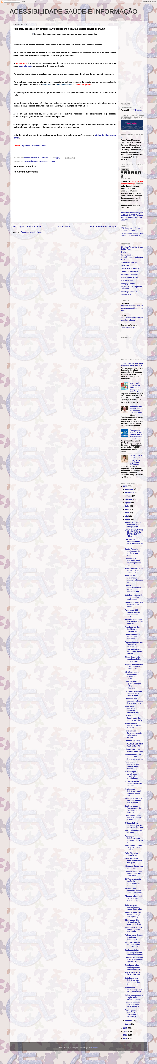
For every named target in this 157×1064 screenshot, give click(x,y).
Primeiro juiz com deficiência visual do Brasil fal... (134, 725)
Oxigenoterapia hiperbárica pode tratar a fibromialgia (133, 907)
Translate (138, 110)
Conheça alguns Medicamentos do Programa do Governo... (133, 809)
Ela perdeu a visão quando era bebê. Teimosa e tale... (133, 659)
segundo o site (26, 66)
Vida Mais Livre (39, 146)
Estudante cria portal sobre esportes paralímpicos (133, 597)
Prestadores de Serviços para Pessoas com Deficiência (132, 234)
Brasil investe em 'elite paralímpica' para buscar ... (134, 604)
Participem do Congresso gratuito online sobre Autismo (133, 734)
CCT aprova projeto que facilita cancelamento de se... (133, 882)
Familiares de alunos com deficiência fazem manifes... (133, 693)
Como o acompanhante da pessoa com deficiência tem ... (133, 588)
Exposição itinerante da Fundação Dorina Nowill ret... (134, 622)
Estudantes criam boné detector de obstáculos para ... (133, 967)
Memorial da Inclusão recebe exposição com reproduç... (133, 914)
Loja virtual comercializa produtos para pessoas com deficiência (135, 387)
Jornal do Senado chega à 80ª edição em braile (133, 783)
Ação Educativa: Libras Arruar (131, 854)
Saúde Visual (126, 295)
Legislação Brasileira (129, 271)
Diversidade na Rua (129, 262)
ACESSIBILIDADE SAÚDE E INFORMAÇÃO (73, 11)
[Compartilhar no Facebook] (72, 158)
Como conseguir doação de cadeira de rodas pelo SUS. (132, 364)
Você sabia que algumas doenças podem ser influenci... (133, 685)
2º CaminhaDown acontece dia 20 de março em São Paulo (134, 825)
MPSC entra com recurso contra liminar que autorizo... (132, 675)
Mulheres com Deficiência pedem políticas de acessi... (134, 891)
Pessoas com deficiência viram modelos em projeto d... (134, 839)
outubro (128, 496)
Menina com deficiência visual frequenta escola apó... (133, 792)
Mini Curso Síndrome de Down (133, 832)
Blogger (94, 1048)
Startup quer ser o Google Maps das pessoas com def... (133, 718)
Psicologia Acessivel (129, 292)
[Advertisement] (37, 19)
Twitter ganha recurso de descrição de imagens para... (134, 570)
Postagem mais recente (27, 226)
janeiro (128, 1024)
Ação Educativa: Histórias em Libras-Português (134, 861)
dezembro (129, 489)
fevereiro (129, 1020)
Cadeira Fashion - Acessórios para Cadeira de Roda (132, 257)
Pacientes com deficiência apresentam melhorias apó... (132, 1013)
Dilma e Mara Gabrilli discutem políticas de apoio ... (133, 818)
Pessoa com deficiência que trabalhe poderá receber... (132, 765)
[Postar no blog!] (68, 158)
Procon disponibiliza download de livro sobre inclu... (133, 874)
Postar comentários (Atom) (31, 232)
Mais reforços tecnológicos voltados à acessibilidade (131, 775)
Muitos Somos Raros (129, 277)
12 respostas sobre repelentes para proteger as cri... (133, 524)
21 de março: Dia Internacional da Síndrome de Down (133, 922)
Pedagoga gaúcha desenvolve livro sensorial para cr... (133, 945)
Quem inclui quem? (133, 740)
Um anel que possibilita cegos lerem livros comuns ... (134, 543)
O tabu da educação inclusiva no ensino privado (133, 652)
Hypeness (25, 146)
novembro (129, 492)
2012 (125, 1038)
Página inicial (65, 226)
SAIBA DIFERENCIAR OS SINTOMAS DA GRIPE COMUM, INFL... (134, 533)
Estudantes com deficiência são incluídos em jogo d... (133, 981)
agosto (128, 503)
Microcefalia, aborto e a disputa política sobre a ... (133, 848)
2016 (125, 486)
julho (127, 506)
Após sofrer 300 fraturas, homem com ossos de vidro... (132, 613)
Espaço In (125, 265)
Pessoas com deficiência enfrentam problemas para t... (133, 709)
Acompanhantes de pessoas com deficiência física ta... (134, 757)
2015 (125, 1028)
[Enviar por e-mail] (66, 158)
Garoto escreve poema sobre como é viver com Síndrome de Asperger (136, 460)
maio (127, 513)
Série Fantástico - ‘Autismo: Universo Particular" (131, 229)
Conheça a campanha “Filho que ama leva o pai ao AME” (134, 960)
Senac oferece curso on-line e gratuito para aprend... (133, 929)
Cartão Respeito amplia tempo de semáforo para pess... (132, 552)
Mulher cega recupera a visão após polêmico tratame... (134, 997)
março (128, 519)
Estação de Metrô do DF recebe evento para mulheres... (133, 800)
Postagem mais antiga (103, 226)
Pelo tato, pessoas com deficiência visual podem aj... (133, 1005)
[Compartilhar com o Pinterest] (74, 158)
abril (127, 516)
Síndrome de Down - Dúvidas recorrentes (134, 750)
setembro (129, 499)
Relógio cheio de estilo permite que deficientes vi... (134, 937)
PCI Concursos (127, 281)
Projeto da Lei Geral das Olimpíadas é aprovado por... (133, 629)
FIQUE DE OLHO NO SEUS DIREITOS (133, 974)
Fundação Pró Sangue (130, 268)
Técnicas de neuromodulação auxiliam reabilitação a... (134, 579)
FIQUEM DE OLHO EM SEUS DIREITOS (134, 745)
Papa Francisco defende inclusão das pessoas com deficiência (137, 410)
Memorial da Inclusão (129, 274)
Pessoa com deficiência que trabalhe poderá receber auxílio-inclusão (136, 434)
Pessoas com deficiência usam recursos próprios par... (133, 562)
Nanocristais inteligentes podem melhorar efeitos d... (133, 990)
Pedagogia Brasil (128, 284)
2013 (125, 1035)
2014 (125, 1031)
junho (127, 509)
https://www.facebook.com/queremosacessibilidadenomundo (132, 308)
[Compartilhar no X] (70, 158)
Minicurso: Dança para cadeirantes (134, 867)
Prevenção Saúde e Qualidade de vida (39, 161)
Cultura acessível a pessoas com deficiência (132, 637)
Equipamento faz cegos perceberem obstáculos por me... (134, 952)
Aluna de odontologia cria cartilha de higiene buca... (133, 898)
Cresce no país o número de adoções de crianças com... (134, 701)
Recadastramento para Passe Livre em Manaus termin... (134, 644)
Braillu (123, 252)
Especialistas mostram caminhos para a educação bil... (134, 667)
